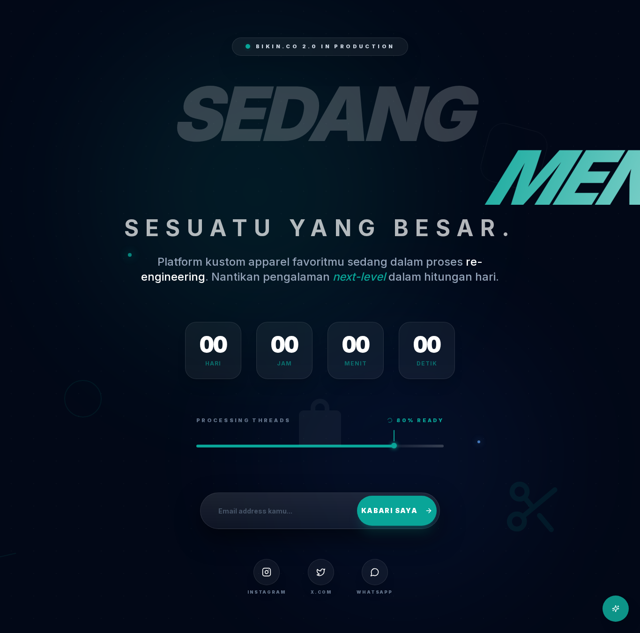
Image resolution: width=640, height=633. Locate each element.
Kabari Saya (389, 510)
